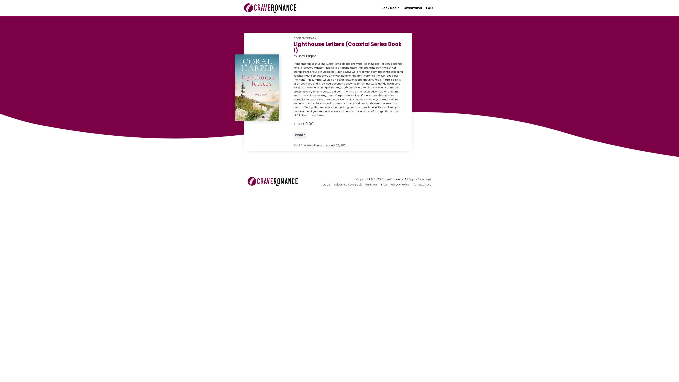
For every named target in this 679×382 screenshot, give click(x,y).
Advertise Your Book (348, 185)
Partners (371, 185)
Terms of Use (422, 185)
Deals (326, 185)
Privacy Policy (400, 185)
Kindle (300, 135)
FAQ (384, 185)
